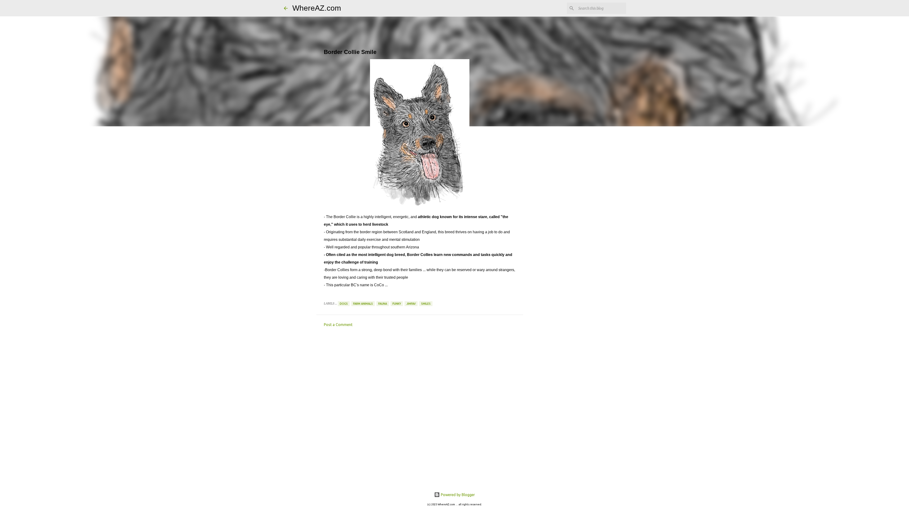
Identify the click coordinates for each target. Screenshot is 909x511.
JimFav (411, 303)
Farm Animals (363, 303)
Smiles (426, 303)
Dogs (344, 303)
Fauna (382, 303)
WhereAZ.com (316, 8)
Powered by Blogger (457, 495)
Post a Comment (338, 324)
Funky (396, 303)
